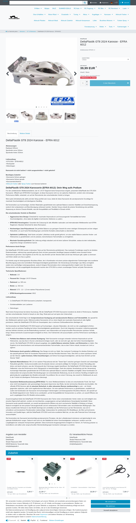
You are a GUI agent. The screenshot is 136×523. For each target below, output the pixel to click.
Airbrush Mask (53, 20)
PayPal (33, 520)
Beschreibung (12, 133)
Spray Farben (26, 184)
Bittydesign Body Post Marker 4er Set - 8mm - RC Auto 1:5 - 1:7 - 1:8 (52, 488)
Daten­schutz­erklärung (39, 516)
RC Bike (101, 8)
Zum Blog (5, 1)
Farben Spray (122, 20)
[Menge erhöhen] (86, 81)
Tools (111, 27)
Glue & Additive (38, 14)
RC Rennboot (113, 8)
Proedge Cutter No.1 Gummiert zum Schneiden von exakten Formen (19, 488)
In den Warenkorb (109, 83)
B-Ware (37, 8)
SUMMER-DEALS (65, 8)
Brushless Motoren (106, 20)
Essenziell (12, 520)
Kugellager (96, 14)
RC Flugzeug (89, 8)
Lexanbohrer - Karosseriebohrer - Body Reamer (83, 487)
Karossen (107, 14)
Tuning (76, 14)
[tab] (12, 133)
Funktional (43, 520)
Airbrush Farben (121, 14)
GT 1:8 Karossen (31, 31)
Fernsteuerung (90, 27)
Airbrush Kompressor (83, 20)
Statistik (23, 520)
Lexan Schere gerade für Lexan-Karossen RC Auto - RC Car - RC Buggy (114, 488)
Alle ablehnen (110, 506)
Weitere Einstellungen (56, 520)
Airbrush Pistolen (39, 20)
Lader (125, 8)
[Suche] (84, 3)
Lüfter (95, 20)
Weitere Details (25, 133)
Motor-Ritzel (52, 14)
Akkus (85, 14)
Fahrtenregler (122, 27)
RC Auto (77, 8)
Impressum (44, 514)
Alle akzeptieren (110, 502)
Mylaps (47, 8)
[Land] (111, 2)
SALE (54, 8)
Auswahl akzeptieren (111, 510)
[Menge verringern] (86, 84)
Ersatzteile (65, 14)
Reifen (102, 27)
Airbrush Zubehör (67, 20)
